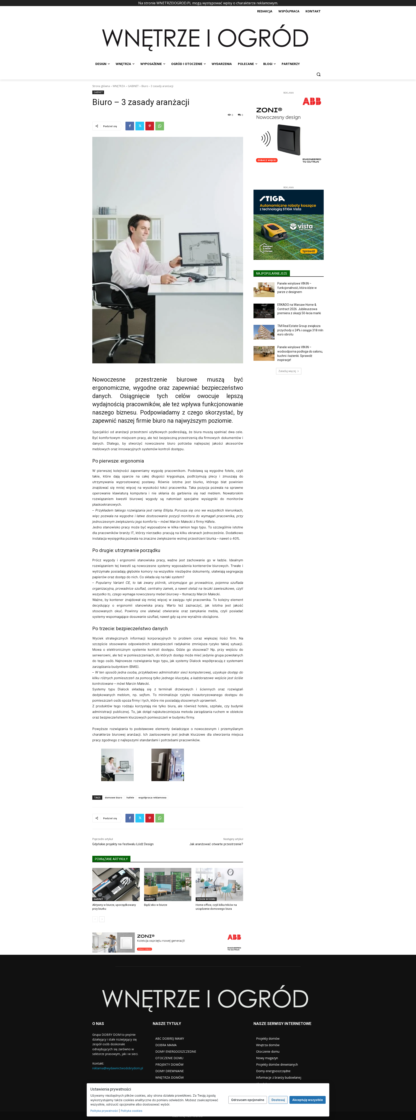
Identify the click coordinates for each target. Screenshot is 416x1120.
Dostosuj (278, 1100)
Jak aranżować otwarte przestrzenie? (216, 844)
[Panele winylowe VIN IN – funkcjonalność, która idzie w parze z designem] (264, 266)
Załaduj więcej (287, 348)
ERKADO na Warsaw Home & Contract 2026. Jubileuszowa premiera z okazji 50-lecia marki (299, 285)
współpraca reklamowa (152, 797)
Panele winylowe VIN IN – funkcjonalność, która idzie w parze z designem (297, 264)
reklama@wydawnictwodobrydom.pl (117, 1068)
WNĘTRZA (119, 86)
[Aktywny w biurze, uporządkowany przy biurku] (116, 884)
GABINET (133, 86)
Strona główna (101, 86)
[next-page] (102, 919)
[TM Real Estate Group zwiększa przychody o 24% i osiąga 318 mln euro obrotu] (264, 308)
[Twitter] (139, 126)
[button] (318, 74)
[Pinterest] (149, 126)
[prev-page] (95, 919)
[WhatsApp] (159, 126)
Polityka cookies (131, 1110)
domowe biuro (113, 797)
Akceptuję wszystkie (307, 1100)
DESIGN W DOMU (206, 899)
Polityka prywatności (104, 1110)
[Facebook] (129, 126)
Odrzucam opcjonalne (247, 1100)
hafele (130, 797)
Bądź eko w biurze (155, 904)
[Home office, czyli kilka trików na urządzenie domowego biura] (219, 884)
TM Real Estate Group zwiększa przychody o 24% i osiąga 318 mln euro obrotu (300, 307)
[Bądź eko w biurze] (168, 884)
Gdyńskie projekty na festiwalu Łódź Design (123, 844)
